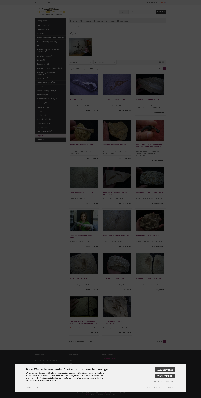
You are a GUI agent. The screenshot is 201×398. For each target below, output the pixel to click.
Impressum (170, 387)
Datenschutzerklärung (153, 387)
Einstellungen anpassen (165, 381)
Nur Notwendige (164, 376)
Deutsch (29, 387)
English (39, 387)
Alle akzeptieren (165, 370)
